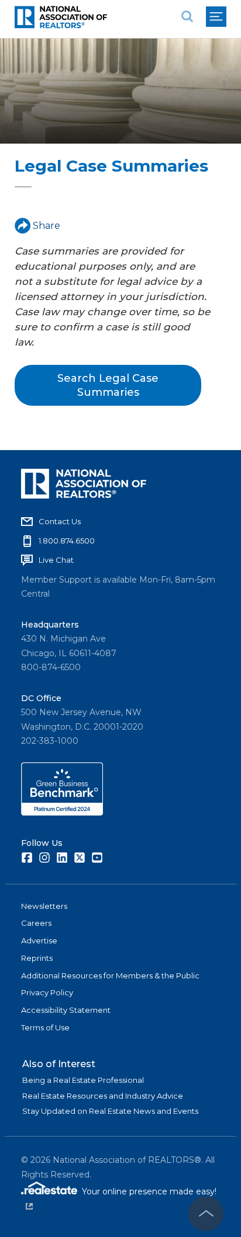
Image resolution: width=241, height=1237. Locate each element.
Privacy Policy (47, 992)
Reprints (37, 958)
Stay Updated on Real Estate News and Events (110, 1111)
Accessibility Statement (66, 1010)
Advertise (39, 940)
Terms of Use (45, 1027)
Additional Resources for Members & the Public (110, 975)
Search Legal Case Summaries (108, 385)
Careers (36, 923)
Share (46, 225)
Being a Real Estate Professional (83, 1080)
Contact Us (60, 521)
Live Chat (56, 560)
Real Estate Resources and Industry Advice (102, 1095)
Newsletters (44, 906)
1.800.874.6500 (67, 540)
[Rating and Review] (62, 812)
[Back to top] (205, 1213)
